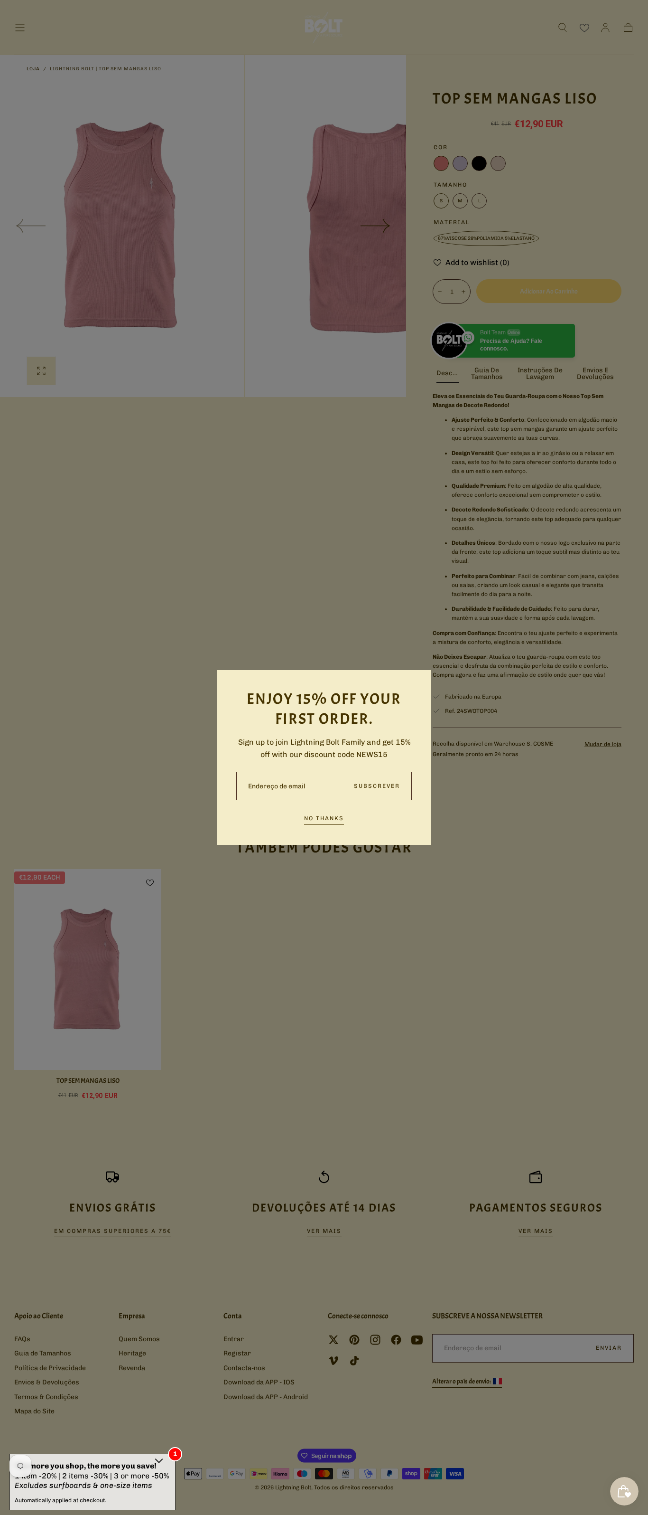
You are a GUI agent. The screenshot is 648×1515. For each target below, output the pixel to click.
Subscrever (377, 786)
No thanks (324, 818)
